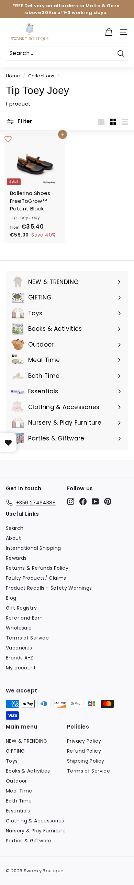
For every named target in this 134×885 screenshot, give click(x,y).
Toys (12, 760)
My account (21, 667)
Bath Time (19, 800)
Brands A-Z (19, 657)
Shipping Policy (85, 760)
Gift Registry (21, 607)
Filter (24, 121)
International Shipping (33, 548)
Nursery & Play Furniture (36, 830)
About (13, 538)
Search (14, 528)
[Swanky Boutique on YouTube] (95, 501)
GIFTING (15, 750)
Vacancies (19, 647)
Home (13, 76)
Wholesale (19, 627)
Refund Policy (84, 750)
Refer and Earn (24, 617)
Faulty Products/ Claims (36, 578)
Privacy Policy (84, 741)
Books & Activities (28, 770)
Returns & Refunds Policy (37, 568)
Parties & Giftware (29, 840)
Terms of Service (27, 637)
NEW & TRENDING (26, 741)
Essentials (18, 810)
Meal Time (19, 790)
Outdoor (16, 780)
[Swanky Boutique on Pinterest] (107, 501)
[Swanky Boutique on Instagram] (70, 501)
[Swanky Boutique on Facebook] (83, 501)
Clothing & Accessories (35, 820)
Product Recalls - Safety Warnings (49, 587)
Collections (41, 76)
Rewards (16, 558)
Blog (11, 597)
